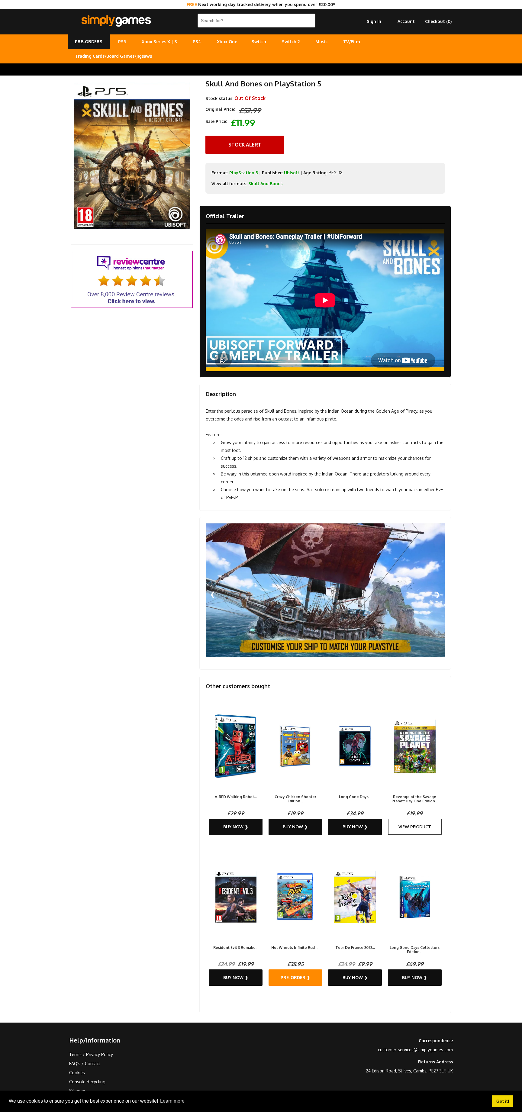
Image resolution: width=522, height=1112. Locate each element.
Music (321, 41)
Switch (259, 41)
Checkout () (438, 21)
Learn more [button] (172, 1101)
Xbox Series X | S (159, 41)
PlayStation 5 (243, 172)
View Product (414, 826)
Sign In (374, 21)
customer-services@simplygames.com (415, 1049)
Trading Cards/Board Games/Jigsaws (113, 56)
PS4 (197, 41)
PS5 (122, 41)
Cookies (77, 1072)
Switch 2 (291, 41)
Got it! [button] (502, 1101)
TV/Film (351, 41)
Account (406, 21)
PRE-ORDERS (88, 41)
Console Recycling (87, 1081)
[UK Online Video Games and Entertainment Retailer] (116, 21)
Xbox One (227, 41)
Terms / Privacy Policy (91, 1054)
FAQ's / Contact (84, 1063)
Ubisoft (291, 172)
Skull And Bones (265, 183)
